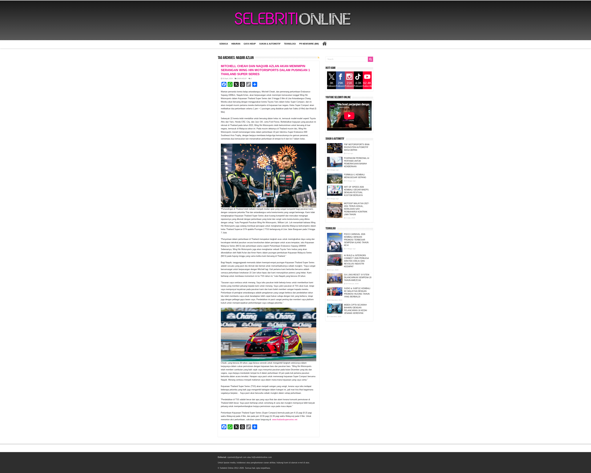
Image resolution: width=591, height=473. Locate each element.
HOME (324, 43)
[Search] (370, 59)
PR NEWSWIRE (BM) (309, 44)
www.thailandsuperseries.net (284, 419)
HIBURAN (235, 44)
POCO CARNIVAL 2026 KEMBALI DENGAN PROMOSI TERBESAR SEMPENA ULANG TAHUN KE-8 (356, 239)
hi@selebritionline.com (262, 457)
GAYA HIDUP (250, 44)
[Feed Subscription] (318, 57)
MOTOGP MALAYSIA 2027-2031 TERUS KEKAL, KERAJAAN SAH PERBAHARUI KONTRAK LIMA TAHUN (356, 209)
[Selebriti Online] (295, 20)
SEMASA (223, 44)
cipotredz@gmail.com (237, 457)
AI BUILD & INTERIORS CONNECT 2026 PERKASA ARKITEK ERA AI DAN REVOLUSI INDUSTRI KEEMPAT (356, 261)
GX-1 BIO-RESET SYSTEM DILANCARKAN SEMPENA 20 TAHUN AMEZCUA (357, 277)
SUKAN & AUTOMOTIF (270, 44)
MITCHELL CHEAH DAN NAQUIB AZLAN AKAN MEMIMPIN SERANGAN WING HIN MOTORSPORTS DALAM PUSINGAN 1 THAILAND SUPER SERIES (265, 70)
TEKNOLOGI (290, 44)
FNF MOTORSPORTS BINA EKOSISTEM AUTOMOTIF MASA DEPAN (356, 147)
